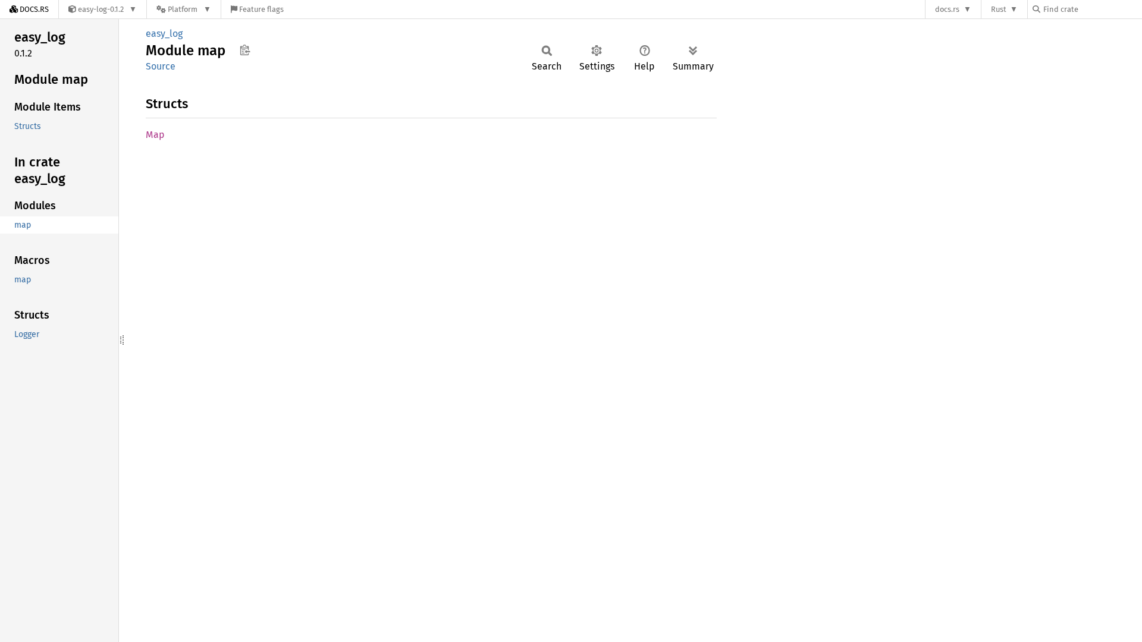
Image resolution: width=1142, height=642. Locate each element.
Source (160, 66)
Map (155, 134)
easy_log (164, 33)
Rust (998, 9)
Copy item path (245, 50)
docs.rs (947, 9)
